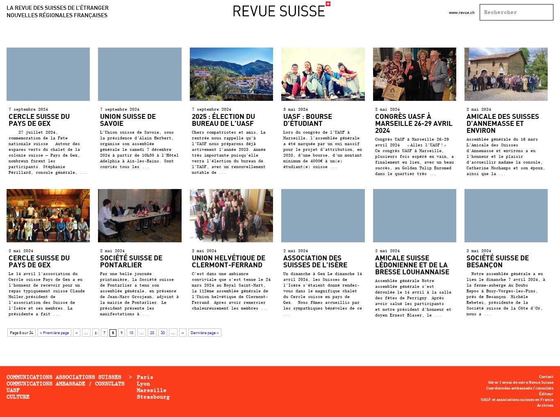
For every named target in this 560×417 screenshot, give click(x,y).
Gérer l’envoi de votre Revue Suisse (520, 383)
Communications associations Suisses (64, 377)
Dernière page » (205, 332)
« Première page (54, 332)
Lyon (143, 384)
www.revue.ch (462, 12)
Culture (18, 397)
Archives (545, 405)
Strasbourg (153, 397)
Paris (145, 377)
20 (152, 332)
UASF (13, 390)
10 (131, 332)
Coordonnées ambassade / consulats (519, 388)
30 (163, 332)
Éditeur (546, 394)
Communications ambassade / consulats (66, 384)
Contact (546, 377)
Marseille (151, 390)
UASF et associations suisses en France (517, 400)
